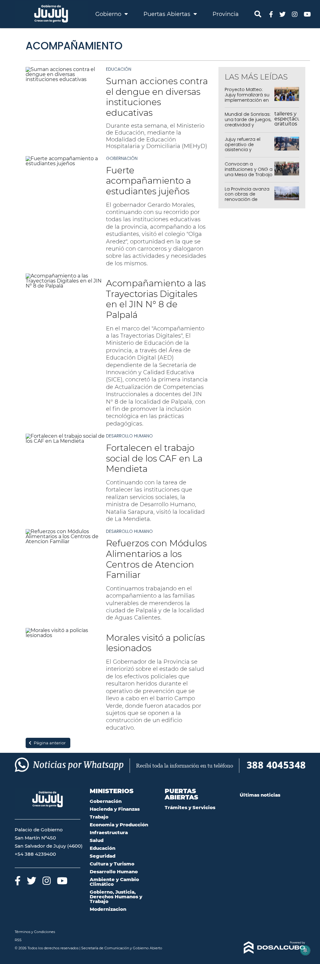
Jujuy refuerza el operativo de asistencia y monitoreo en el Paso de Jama (242, 149)
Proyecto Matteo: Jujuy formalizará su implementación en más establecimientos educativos (247, 102)
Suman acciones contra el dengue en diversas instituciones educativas (157, 97)
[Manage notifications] (305, 950)
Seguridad (102, 856)
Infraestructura (109, 832)
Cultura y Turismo (112, 864)
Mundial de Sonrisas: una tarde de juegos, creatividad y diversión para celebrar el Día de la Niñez (248, 127)
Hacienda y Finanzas (115, 809)
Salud (96, 840)
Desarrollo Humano (129, 436)
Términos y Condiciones (35, 932)
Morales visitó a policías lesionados (155, 643)
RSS (18, 940)
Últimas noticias (260, 795)
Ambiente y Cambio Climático (114, 881)
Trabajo (99, 817)
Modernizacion (108, 909)
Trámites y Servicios (190, 807)
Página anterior (50, 742)
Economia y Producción (119, 825)
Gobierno (109, 14)
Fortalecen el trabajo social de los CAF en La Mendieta (154, 458)
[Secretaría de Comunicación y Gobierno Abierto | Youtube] (307, 14)
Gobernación (122, 158)
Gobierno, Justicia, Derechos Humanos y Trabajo (116, 896)
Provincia (225, 14)
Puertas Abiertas (167, 14)
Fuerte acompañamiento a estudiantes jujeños (148, 180)
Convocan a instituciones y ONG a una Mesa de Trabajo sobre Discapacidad (248, 172)
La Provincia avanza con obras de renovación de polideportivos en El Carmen (247, 199)
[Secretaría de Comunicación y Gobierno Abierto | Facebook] (271, 14)
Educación (118, 69)
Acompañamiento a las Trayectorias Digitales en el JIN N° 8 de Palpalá (156, 299)
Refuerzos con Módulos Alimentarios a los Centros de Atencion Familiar (156, 559)
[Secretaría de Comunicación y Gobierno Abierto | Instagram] (295, 14)
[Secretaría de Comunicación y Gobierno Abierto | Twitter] (282, 14)
